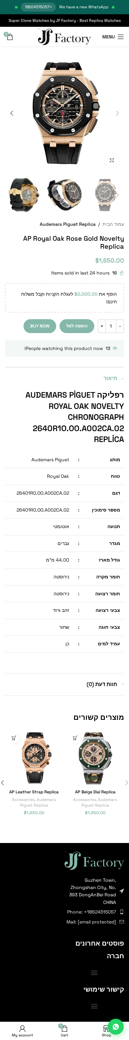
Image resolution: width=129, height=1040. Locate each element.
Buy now (40, 326)
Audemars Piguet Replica (68, 224)
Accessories (84, 799)
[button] (117, 113)
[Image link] (94, 860)
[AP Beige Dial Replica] (95, 758)
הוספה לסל (77, 326)
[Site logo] (64, 36)
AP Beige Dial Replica (95, 792)
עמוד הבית (113, 224)
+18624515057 (38, 7)
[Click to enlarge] (111, 160)
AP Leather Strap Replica (34, 792)
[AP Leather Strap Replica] (34, 758)
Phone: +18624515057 (91, 912)
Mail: (91, 922)
